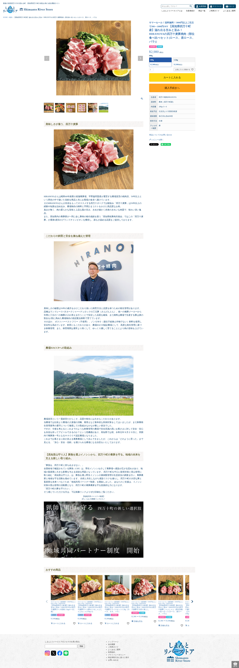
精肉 (10, 17)
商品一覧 (201, 11)
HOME (5, 17)
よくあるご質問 (229, 11)
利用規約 (111, 652)
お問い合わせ (113, 660)
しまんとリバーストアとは (171, 11)
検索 (190, 6)
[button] (47, 601)
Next (140, 58)
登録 (81, 646)
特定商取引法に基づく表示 (118, 657)
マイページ (217, 6)
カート (231, 6)
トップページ (113, 642)
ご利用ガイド (214, 11)
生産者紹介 (190, 11)
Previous (46, 58)
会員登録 (202, 6)
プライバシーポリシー (116, 655)
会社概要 (111, 644)
